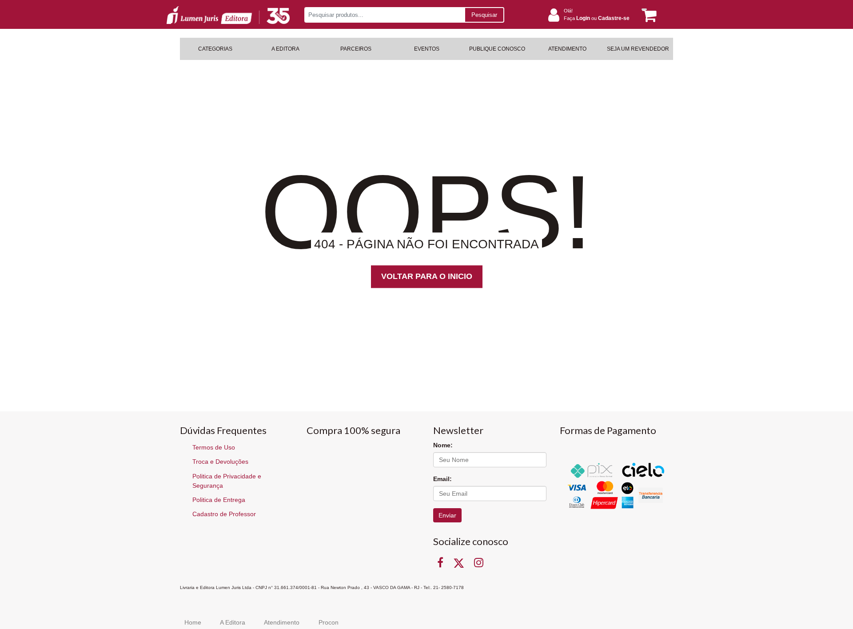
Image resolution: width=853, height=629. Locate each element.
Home (192, 622)
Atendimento (281, 622)
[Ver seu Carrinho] (647, 15)
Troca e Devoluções (220, 461)
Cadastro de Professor (224, 514)
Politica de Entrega (218, 499)
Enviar (447, 515)
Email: (442, 478)
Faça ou (597, 18)
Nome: (443, 445)
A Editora (232, 622)
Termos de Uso (213, 447)
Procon (329, 622)
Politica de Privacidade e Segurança (226, 481)
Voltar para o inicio (426, 276)
